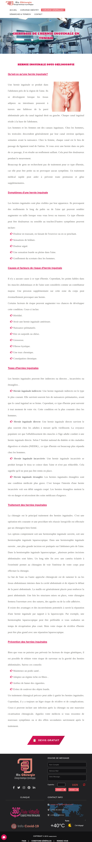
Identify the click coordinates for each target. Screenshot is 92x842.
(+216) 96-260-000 (57, 810)
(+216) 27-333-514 (57, 815)
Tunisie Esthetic (53, 836)
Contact (38, 14)
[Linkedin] (34, 787)
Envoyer (58, 789)
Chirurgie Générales (52, 10)
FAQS (24, 841)
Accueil (13, 10)
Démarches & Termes (20, 14)
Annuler (72, 789)
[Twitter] (18, 787)
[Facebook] (13, 787)
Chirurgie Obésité (28, 10)
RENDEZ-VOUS (62, 841)
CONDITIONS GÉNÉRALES (41, 841)
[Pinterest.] (28, 787)
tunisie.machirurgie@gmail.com (62, 804)
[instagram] (23, 787)
